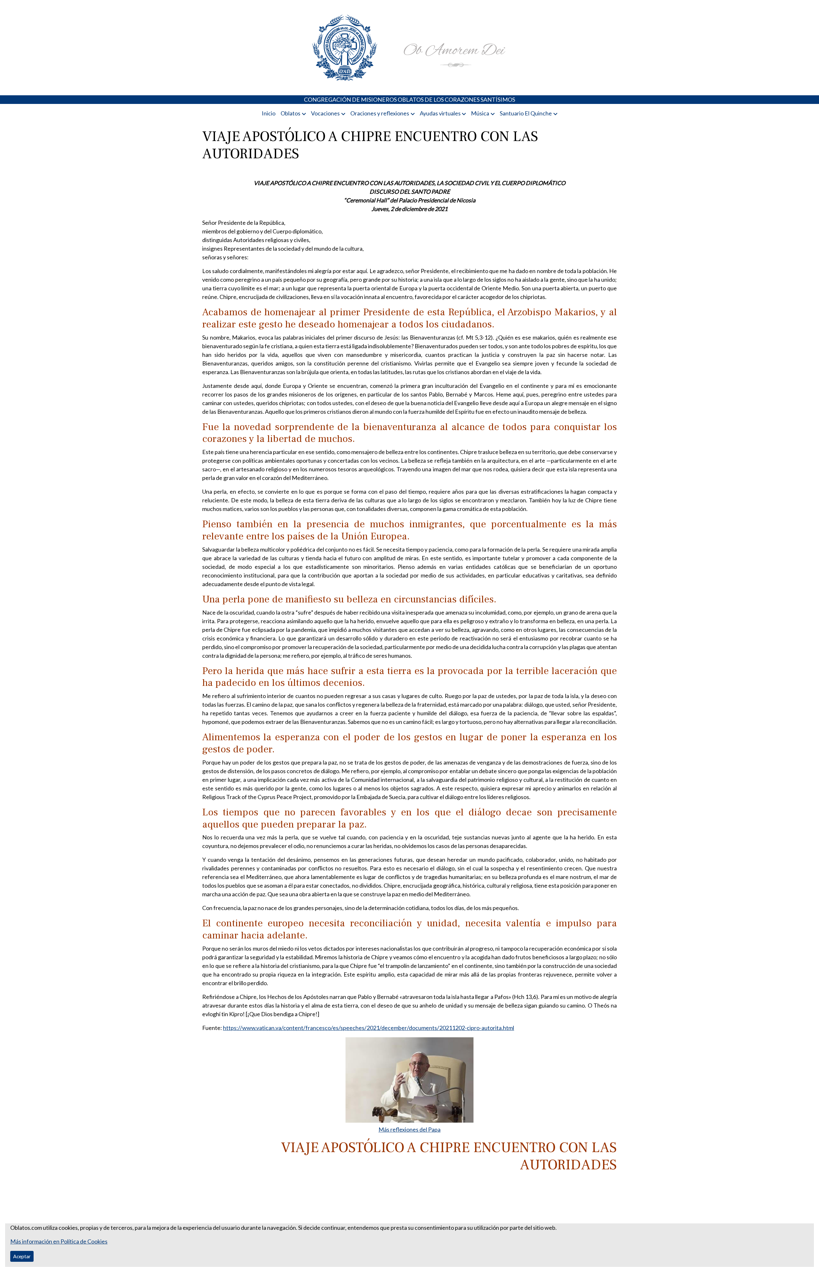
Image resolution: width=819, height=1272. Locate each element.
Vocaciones (325, 113)
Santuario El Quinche (526, 113)
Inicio (268, 113)
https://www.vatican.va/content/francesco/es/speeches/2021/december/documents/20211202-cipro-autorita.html (368, 1027)
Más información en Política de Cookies (58, 1241)
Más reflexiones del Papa (409, 1129)
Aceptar (22, 1256)
